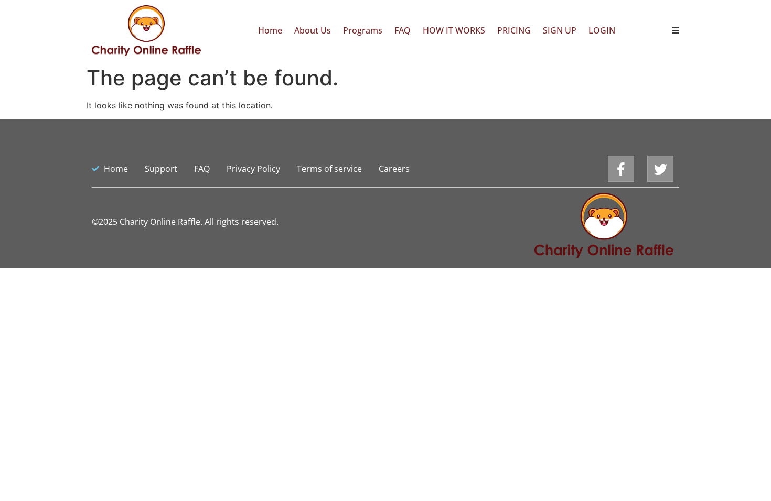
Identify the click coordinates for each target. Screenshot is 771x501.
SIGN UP (559, 30)
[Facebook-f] (621, 169)
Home (270, 30)
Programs (362, 30)
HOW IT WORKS (454, 30)
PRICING (514, 30)
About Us (312, 30)
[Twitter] (660, 169)
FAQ (402, 30)
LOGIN (601, 30)
